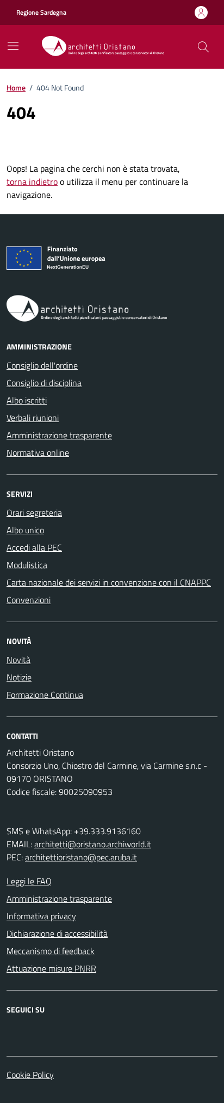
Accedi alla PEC (34, 547)
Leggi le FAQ (29, 881)
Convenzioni (29, 599)
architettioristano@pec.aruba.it (81, 857)
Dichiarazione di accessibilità (57, 933)
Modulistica (27, 564)
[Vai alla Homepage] (108, 47)
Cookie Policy (30, 1074)
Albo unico (25, 530)
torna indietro (32, 181)
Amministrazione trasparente (59, 435)
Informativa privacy (41, 916)
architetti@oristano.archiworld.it (92, 844)
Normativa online (38, 452)
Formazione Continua (45, 694)
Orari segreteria (34, 512)
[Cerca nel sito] (203, 47)
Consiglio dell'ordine (42, 365)
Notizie (19, 677)
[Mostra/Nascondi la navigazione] (13, 45)
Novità (18, 659)
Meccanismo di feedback (51, 950)
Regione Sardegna (41, 12)
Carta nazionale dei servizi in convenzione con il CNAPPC (109, 582)
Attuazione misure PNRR (51, 968)
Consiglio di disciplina (44, 382)
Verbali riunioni (33, 417)
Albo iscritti (27, 400)
